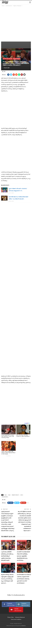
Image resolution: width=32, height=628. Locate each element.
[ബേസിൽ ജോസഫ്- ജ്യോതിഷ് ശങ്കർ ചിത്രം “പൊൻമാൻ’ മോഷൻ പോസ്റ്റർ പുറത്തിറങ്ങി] (4, 198)
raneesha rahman (5, 496)
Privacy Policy (10, 617)
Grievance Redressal (20, 617)
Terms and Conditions (16, 619)
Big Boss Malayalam (7, 58)
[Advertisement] (16, 23)
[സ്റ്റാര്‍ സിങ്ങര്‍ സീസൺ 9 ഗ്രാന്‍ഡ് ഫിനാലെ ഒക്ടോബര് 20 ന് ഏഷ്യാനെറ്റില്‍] (4, 190)
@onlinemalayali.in (19, 595)
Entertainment (16, 58)
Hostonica (23, 625)
